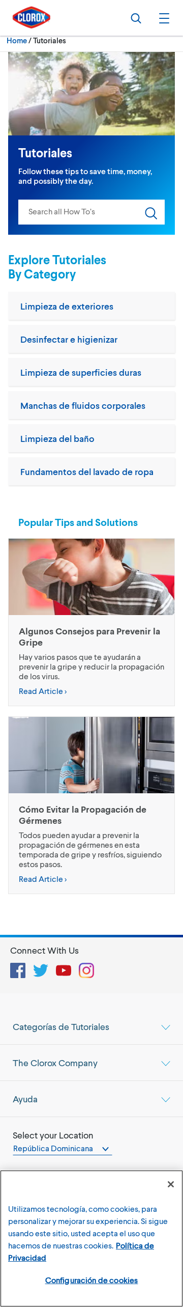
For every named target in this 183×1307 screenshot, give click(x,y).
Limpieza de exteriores (66, 306)
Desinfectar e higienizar (68, 339)
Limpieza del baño (57, 438)
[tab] (91, 1026)
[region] (91, 1238)
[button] (163, 18)
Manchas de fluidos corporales (82, 405)
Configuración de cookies (91, 1280)
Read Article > (43, 691)
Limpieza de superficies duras (80, 372)
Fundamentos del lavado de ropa (87, 471)
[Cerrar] (171, 1184)
